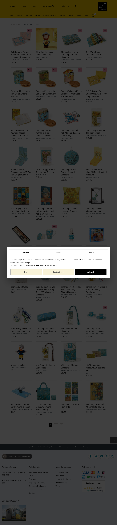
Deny (26, 272)
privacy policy (51, 265)
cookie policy (35, 265)
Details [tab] (58, 252)
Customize (57, 272)
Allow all (90, 272)
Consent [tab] (25, 252)
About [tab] (91, 252)
